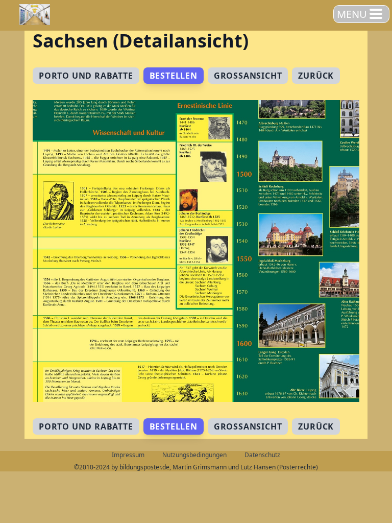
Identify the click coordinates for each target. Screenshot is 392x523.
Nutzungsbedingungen (194, 454)
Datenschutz (262, 454)
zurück (316, 75)
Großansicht (248, 75)
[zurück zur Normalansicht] (196, 251)
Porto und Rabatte (86, 75)
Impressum (128, 454)
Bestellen (174, 75)
